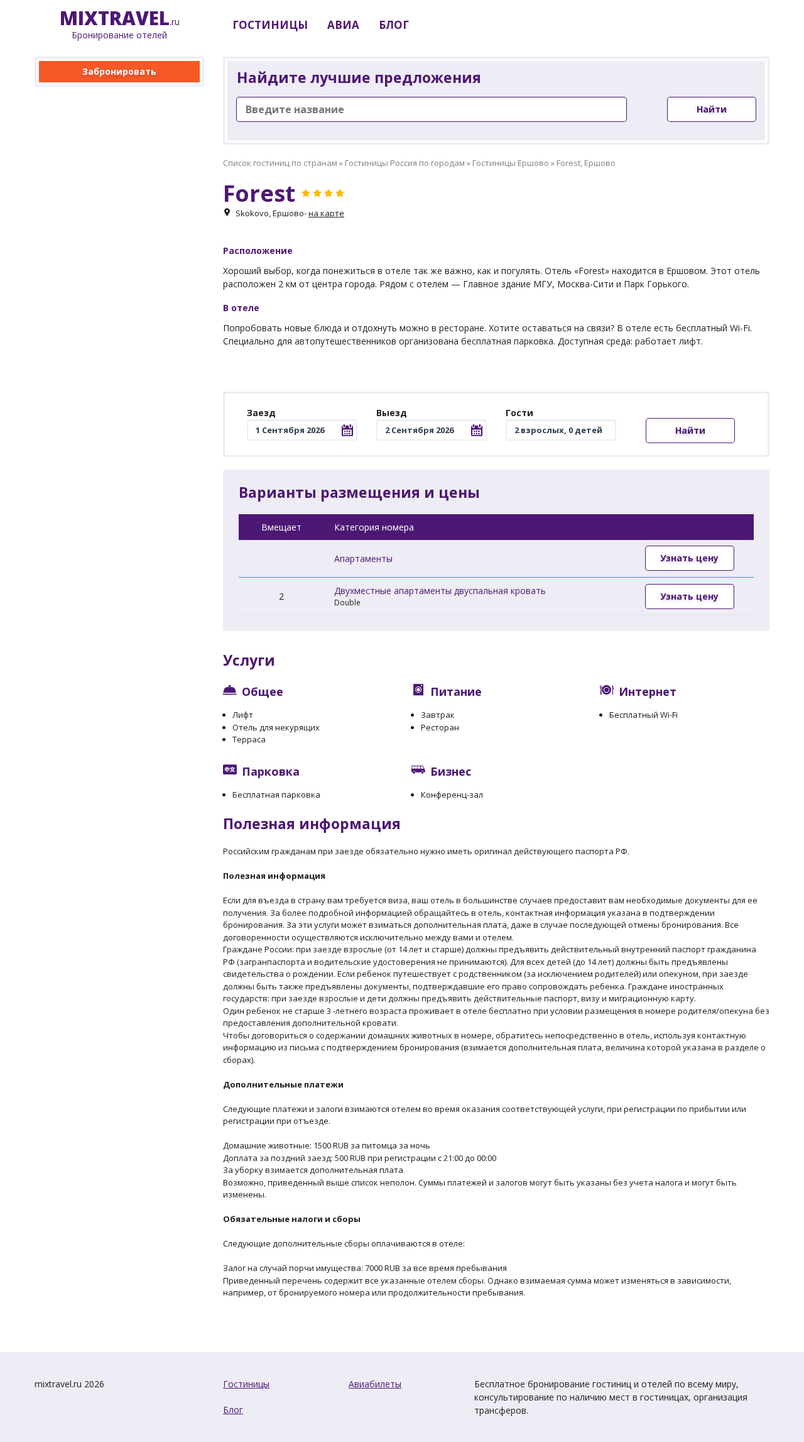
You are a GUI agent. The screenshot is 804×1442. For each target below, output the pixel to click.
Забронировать (119, 71)
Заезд (261, 413)
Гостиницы (246, 1384)
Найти (712, 109)
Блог (233, 1410)
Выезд (391, 413)
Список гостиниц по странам (280, 162)
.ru (120, 25)
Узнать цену (689, 558)
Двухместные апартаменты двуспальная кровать (440, 591)
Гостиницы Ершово (510, 162)
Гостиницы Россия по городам (405, 162)
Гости (519, 413)
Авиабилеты (375, 1384)
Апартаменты (363, 558)
